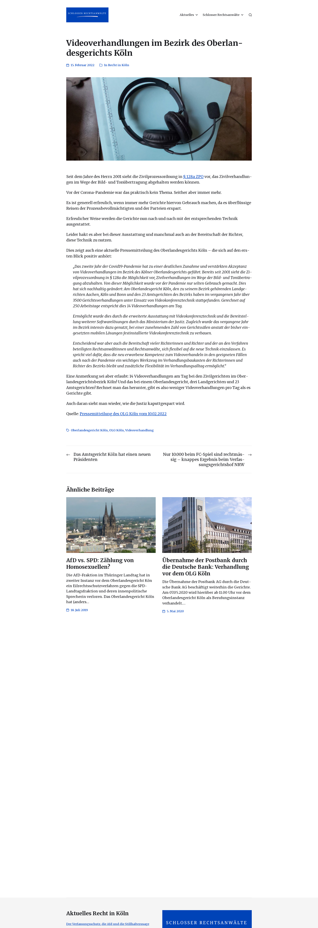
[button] (250, 14)
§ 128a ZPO (193, 176)
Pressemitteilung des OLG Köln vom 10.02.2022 (123, 413)
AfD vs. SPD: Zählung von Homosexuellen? (100, 563)
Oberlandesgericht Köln (89, 430)
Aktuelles (187, 14)
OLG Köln (116, 430)
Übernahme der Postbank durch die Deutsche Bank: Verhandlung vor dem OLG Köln (205, 567)
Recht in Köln (118, 65)
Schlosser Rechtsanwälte (221, 14)
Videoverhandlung (139, 430)
